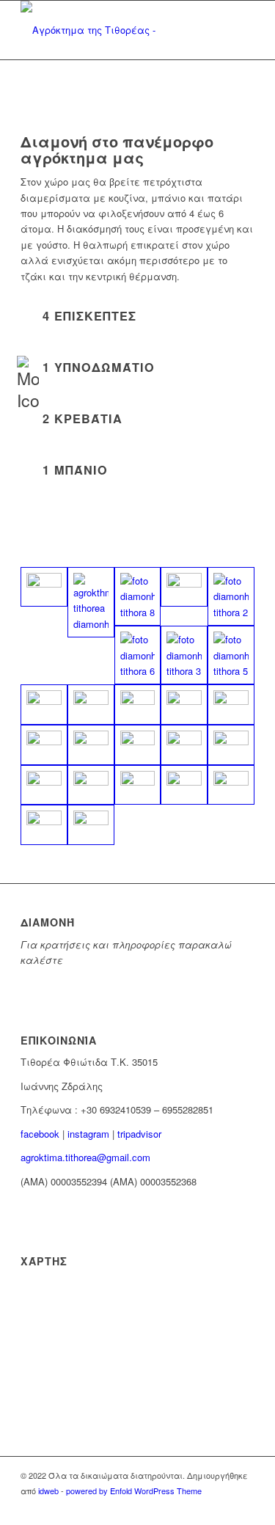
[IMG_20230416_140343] (231, 704)
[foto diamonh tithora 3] (184, 655)
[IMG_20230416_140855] (137, 704)
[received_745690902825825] (231, 785)
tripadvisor (139, 1134)
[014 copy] (44, 704)
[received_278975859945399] (137, 785)
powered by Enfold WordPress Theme (134, 1490)
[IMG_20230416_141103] (184, 704)
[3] (90, 785)
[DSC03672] (137, 745)
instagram (88, 1134)
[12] (184, 745)
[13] (184, 587)
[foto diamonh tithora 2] (231, 596)
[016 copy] (90, 704)
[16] (231, 745)
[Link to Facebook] (243, 1507)
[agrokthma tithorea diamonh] (90, 602)
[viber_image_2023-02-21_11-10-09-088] (44, 587)
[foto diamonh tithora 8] (137, 596)
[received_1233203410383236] (44, 825)
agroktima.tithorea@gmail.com (85, 1157)
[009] (90, 745)
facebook (40, 1134)
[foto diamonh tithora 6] (137, 655)
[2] (44, 785)
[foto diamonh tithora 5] (231, 655)
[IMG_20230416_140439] (44, 745)
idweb (48, 1490)
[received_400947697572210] (184, 785)
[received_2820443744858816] (90, 825)
